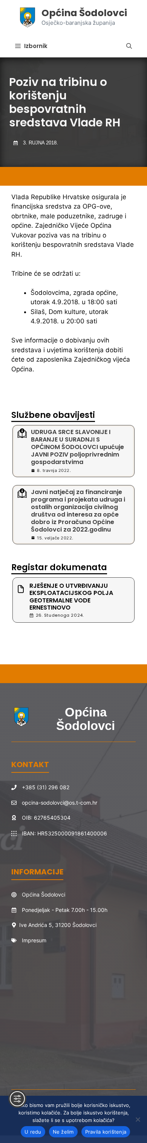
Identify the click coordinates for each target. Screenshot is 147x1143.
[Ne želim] (137, 1119)
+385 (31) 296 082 (45, 787)
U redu (32, 1132)
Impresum (34, 940)
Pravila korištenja (106, 1132)
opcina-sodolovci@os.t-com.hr (59, 802)
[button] (129, 46)
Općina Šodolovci (84, 13)
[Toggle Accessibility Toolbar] (17, 1098)
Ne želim (63, 1132)
